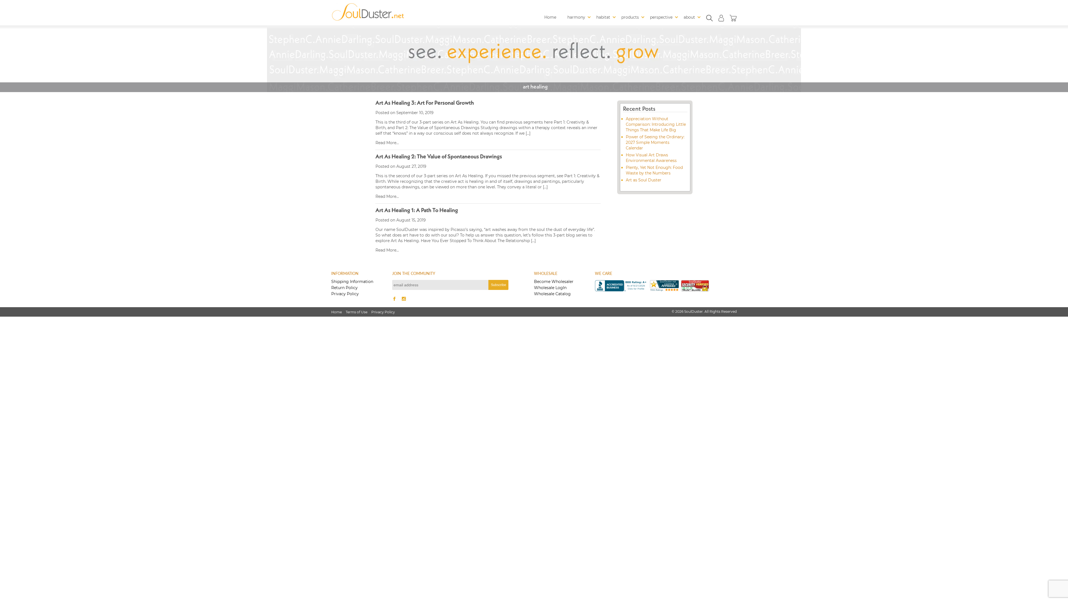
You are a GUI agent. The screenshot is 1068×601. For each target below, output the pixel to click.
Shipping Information (352, 281)
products (630, 17)
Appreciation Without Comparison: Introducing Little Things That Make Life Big (656, 124)
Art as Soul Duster (643, 180)
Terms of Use (356, 312)
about (689, 17)
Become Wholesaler (553, 281)
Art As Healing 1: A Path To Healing (416, 210)
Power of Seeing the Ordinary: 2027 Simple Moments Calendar (655, 142)
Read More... (387, 142)
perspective (661, 17)
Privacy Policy (345, 293)
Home (550, 17)
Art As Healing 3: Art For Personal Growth (424, 103)
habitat (603, 17)
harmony (576, 17)
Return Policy (344, 287)
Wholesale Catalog (552, 293)
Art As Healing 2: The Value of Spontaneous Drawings (438, 157)
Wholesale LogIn (550, 287)
